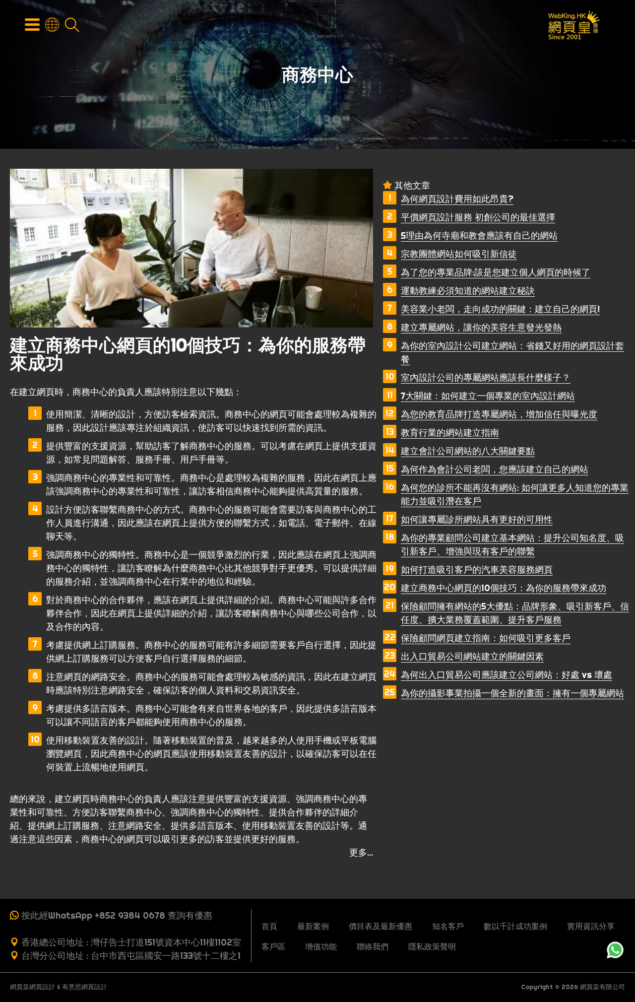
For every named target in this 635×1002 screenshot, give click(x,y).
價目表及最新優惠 (380, 926)
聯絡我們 (372, 946)
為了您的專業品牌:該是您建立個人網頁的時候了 (495, 272)
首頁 (269, 926)
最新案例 (313, 926)
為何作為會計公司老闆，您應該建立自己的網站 (494, 469)
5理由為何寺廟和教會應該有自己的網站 (479, 235)
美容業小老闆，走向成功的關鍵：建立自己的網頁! (500, 309)
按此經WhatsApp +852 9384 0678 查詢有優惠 (116, 915)
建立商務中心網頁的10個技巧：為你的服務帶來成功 (503, 588)
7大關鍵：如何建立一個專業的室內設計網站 (488, 395)
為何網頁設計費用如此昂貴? (457, 198)
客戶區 (273, 946)
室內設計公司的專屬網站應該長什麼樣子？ (486, 377)
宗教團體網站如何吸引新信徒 (459, 254)
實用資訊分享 (591, 926)
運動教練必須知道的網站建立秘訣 (468, 290)
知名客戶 (448, 926)
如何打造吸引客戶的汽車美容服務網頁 (477, 569)
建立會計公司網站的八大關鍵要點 (468, 451)
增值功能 (321, 946)
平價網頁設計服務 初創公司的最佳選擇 (478, 217)
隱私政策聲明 (432, 946)
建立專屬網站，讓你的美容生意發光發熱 (481, 327)
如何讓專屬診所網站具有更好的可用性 (477, 519)
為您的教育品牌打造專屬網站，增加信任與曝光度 (499, 414)
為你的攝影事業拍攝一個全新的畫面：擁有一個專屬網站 (512, 693)
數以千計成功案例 (515, 926)
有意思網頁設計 (84, 987)
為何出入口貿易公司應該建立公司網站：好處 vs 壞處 (506, 674)
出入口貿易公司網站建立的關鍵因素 (472, 656)
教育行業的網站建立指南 (450, 432)
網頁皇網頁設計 (32, 987)
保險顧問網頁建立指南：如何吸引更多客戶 (486, 638)
